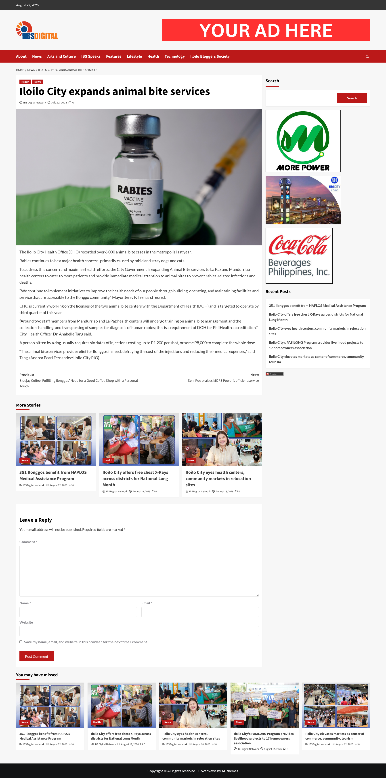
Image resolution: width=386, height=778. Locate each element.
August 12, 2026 (344, 744)
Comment (28, 542)
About (21, 56)
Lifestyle (134, 56)
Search (272, 81)
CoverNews (207, 771)
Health (153, 56)
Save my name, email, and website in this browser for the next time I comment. (86, 642)
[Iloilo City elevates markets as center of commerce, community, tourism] (336, 705)
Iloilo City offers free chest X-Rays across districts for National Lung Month (135, 478)
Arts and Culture (61, 56)
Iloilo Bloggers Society (210, 56)
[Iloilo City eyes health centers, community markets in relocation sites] (222, 439)
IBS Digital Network (34, 102)
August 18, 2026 (224, 491)
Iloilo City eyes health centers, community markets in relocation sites (218, 478)
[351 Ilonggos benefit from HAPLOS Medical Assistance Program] (56, 439)
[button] (367, 56)
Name (25, 603)
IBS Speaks (91, 56)
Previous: (78, 380)
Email (146, 603)
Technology (175, 56)
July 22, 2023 (59, 102)
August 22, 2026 (58, 485)
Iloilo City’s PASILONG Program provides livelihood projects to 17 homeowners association (316, 345)
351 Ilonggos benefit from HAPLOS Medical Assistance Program (53, 475)
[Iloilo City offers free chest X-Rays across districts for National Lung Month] (139, 439)
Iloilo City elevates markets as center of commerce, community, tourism (316, 359)
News (37, 56)
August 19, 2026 (141, 491)
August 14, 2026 (273, 749)
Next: (223, 377)
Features (113, 56)
